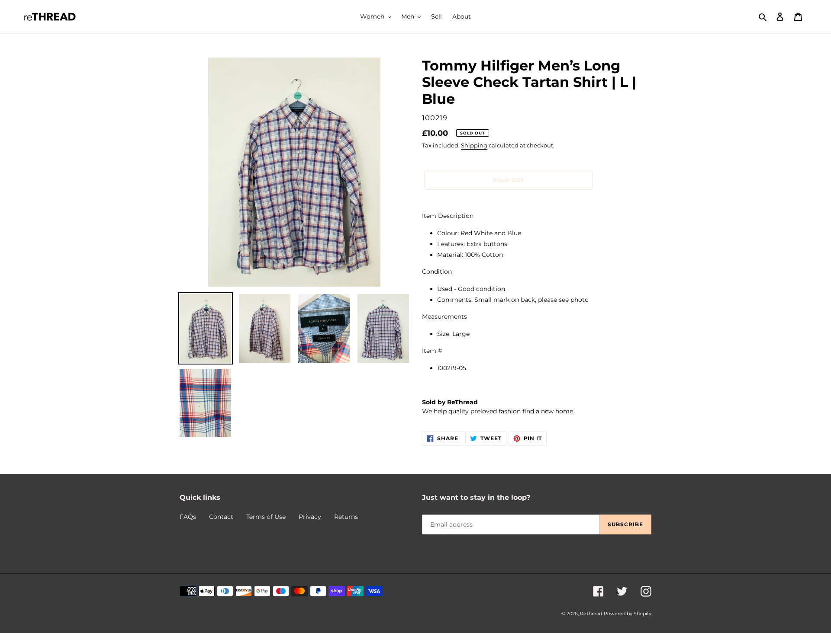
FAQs (188, 517)
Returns (346, 517)
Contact (221, 517)
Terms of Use (266, 517)
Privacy (310, 517)
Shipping (474, 145)
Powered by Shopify (627, 614)
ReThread (591, 614)
